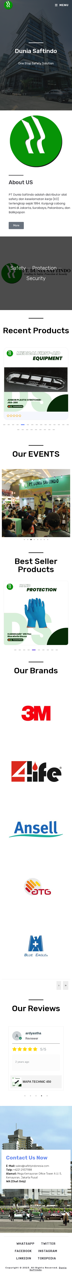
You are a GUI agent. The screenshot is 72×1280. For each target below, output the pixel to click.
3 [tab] (36, 1096)
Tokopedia (47, 1258)
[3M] (36, 713)
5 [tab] (47, 1096)
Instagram (47, 1251)
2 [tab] (30, 1096)
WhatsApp (25, 1243)
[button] (4, 424)
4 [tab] (41, 1096)
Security (36, 278)
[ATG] (36, 887)
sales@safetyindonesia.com (32, 1166)
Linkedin (23, 1258)
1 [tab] (25, 1096)
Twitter (48, 1243)
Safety (18, 268)
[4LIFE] (36, 771)
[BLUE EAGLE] (36, 945)
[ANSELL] (36, 829)
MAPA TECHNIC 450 (37, 1081)
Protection (44, 268)
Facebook (23, 1251)
